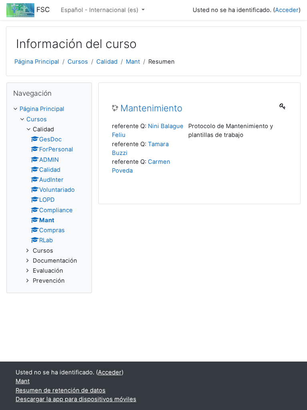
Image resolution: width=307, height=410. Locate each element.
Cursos (78, 61)
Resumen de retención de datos (61, 390)
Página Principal (36, 61)
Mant (133, 61)
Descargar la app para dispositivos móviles (76, 399)
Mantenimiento (151, 108)
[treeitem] (49, 195)
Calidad (107, 61)
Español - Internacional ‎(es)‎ (100, 10)
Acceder (287, 10)
